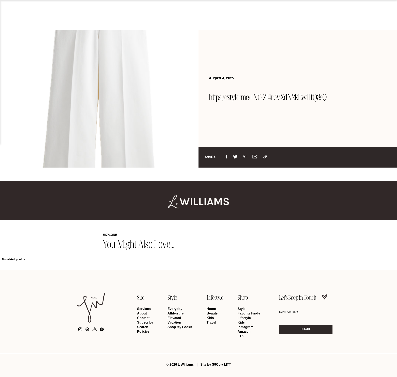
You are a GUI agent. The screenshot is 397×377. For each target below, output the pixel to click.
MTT (227, 364)
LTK (241, 336)
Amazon (244, 331)
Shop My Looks (179, 327)
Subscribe (145, 322)
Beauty (212, 313)
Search (142, 327)
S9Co (216, 364)
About (142, 313)
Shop (243, 297)
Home (211, 309)
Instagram (245, 327)
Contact (143, 318)
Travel (211, 322)
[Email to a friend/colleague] (254, 157)
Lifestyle (215, 297)
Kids (210, 318)
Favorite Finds (249, 313)
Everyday (174, 309)
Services (144, 309)
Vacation (174, 322)
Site (140, 297)
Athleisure (175, 313)
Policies (143, 331)
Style (172, 297)
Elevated (174, 318)
